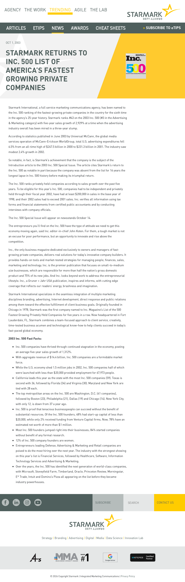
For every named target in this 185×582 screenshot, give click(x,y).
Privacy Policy (128, 576)
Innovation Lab (134, 538)
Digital (90, 538)
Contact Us (165, 502)
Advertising (76, 538)
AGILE (80, 9)
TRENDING (60, 9)
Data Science (114, 538)
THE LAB (98, 9)
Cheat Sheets (111, 28)
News (58, 28)
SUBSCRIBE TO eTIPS (162, 27)
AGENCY (13, 9)
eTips (38, 28)
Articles (16, 28)
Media (100, 538)
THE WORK (35, 9)
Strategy (47, 538)
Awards (80, 28)
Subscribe (103, 502)
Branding (60, 538)
